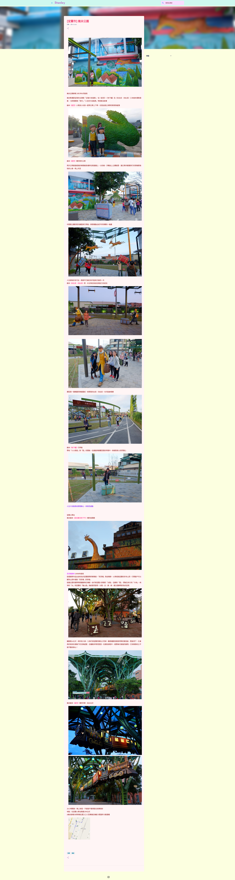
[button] (68, 28)
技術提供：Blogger (119, 877)
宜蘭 (69, 853)
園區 (73, 853)
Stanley (60, 2)
